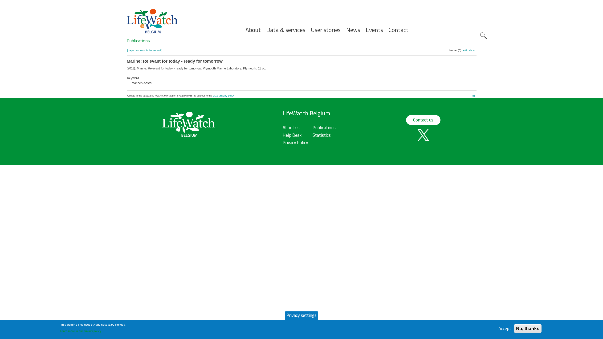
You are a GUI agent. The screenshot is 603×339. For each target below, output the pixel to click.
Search (483, 35)
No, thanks (527, 328)
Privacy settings (301, 315)
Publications (138, 40)
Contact (398, 30)
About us (291, 127)
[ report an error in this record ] (144, 50)
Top (474, 95)
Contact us (423, 120)
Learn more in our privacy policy (80, 331)
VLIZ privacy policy (224, 95)
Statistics (322, 135)
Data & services (285, 30)
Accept (504, 328)
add (465, 50)
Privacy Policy (295, 142)
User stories (326, 30)
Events (374, 30)
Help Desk (292, 135)
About (253, 30)
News (353, 30)
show (472, 50)
